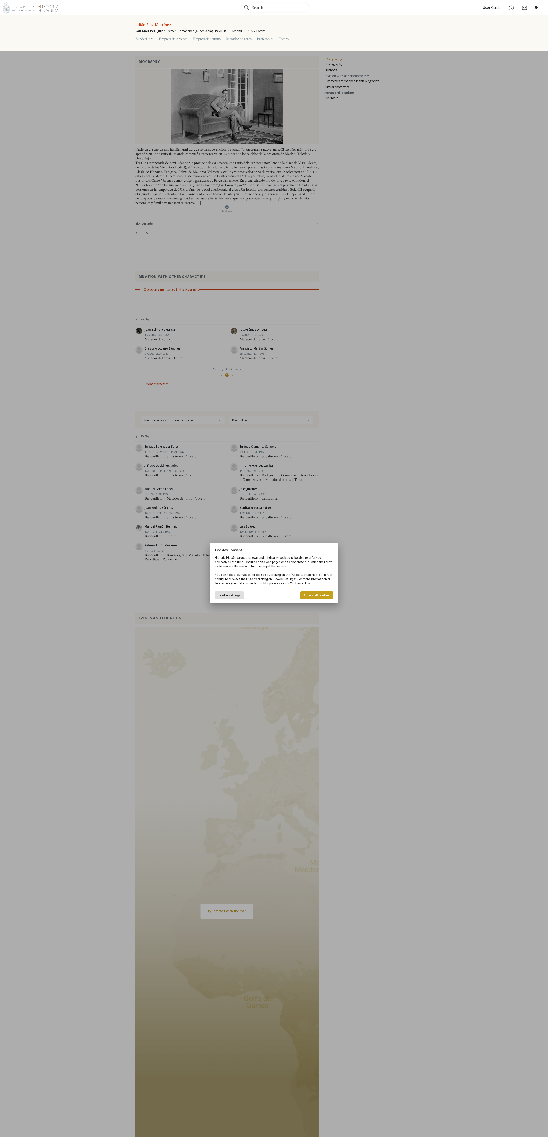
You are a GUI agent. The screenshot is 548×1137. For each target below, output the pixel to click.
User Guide (492, 7)
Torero (283, 39)
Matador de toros (238, 39)
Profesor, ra (265, 39)
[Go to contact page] (524, 7)
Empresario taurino (207, 39)
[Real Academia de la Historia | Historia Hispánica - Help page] (511, 7)
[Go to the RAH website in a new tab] (19, 7)
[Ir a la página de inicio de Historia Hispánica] (47, 7)
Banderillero (144, 39)
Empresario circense (173, 39)
